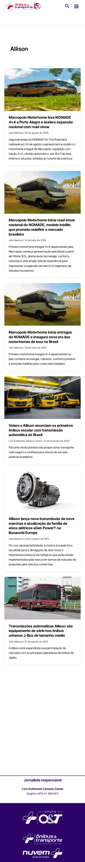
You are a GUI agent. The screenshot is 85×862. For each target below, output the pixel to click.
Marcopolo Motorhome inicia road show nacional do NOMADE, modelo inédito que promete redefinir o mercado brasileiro (42, 227)
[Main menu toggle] (76, 6)
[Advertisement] (42, 729)
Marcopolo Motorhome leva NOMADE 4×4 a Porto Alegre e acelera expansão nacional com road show (41, 122)
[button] (67, 6)
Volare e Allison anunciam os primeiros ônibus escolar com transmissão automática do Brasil (41, 430)
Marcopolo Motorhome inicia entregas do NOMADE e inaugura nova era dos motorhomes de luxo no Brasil (40, 337)
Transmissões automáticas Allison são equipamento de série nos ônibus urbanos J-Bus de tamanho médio (41, 630)
